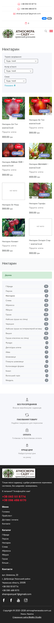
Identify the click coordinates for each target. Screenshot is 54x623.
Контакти (6, 523)
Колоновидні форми (15, 366)
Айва (8, 352)
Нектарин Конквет (10, 241)
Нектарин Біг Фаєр (10, 204)
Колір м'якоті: (10, 66)
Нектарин (10, 295)
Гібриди (9, 286)
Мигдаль (9, 380)
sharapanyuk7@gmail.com (28, 13)
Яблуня (9, 309)
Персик (9, 291)
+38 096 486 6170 (14, 500)
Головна (6, 511)
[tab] (27, 275)
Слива (8, 300)
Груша (8, 314)
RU (49, 18)
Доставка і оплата (10, 519)
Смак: (7, 76)
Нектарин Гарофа (37, 203)
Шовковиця (11, 356)
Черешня (10, 324)
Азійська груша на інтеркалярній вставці (24, 328)
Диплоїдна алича (13, 347)
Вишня (9, 333)
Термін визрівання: (13, 56)
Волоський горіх (13, 375)
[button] (50, 31)
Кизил (8, 371)
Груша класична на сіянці (17, 338)
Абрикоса (10, 305)
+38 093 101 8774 (14, 497)
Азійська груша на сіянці (17, 319)
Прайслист (7, 515)
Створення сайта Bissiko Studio (27, 617)
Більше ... (6, 562)
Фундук (9, 342)
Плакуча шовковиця (15, 361)
